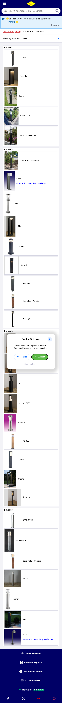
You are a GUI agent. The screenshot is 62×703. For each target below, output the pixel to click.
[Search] (57, 11)
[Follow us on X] (23, 698)
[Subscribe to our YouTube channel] (38, 698)
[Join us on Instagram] (54, 698)
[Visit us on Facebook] (7, 698)
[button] (50, 339)
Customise (22, 356)
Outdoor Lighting (12, 31)
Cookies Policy (31, 364)
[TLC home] (31, 4)
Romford (10, 21)
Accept (41, 356)
